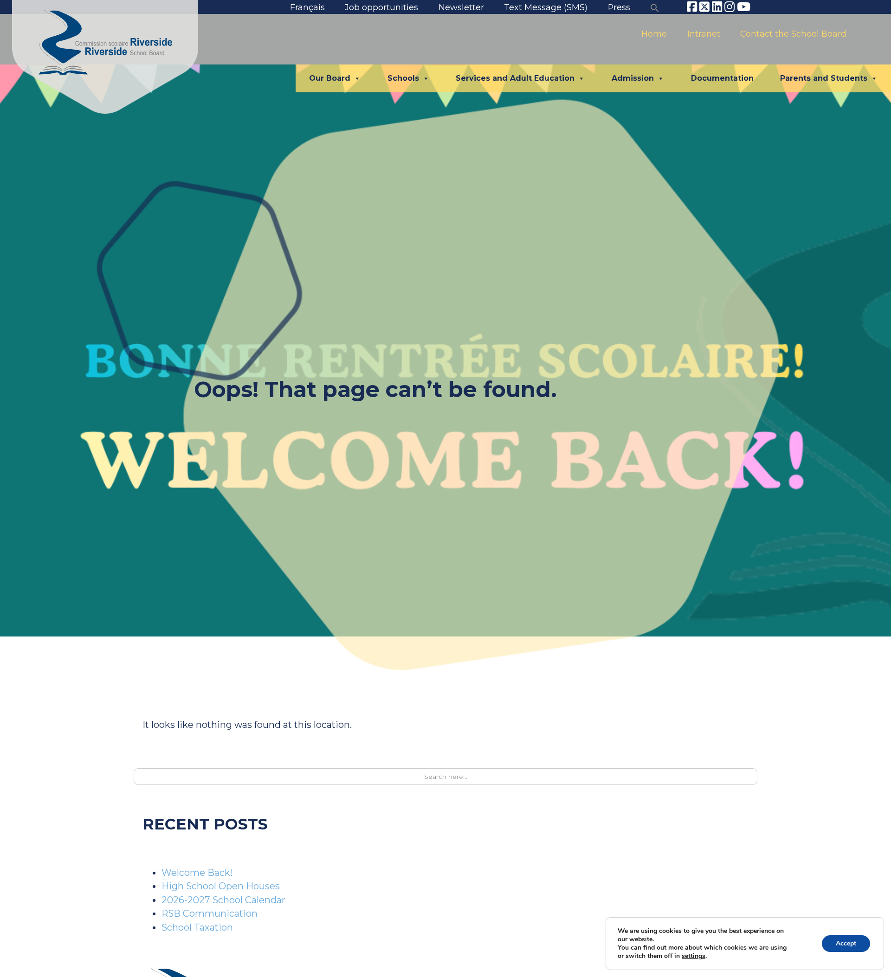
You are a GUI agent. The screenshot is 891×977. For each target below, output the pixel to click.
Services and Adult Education (515, 78)
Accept (846, 943)
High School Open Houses (220, 886)
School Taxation (197, 927)
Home (654, 34)
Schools (403, 78)
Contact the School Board (793, 34)
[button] (654, 7)
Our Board (329, 78)
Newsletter (461, 7)
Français (307, 7)
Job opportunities (381, 7)
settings (693, 956)
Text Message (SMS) (546, 7)
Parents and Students (823, 78)
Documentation (722, 78)
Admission (633, 78)
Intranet (703, 34)
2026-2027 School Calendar (223, 900)
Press (619, 7)
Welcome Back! (197, 872)
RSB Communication (209, 913)
